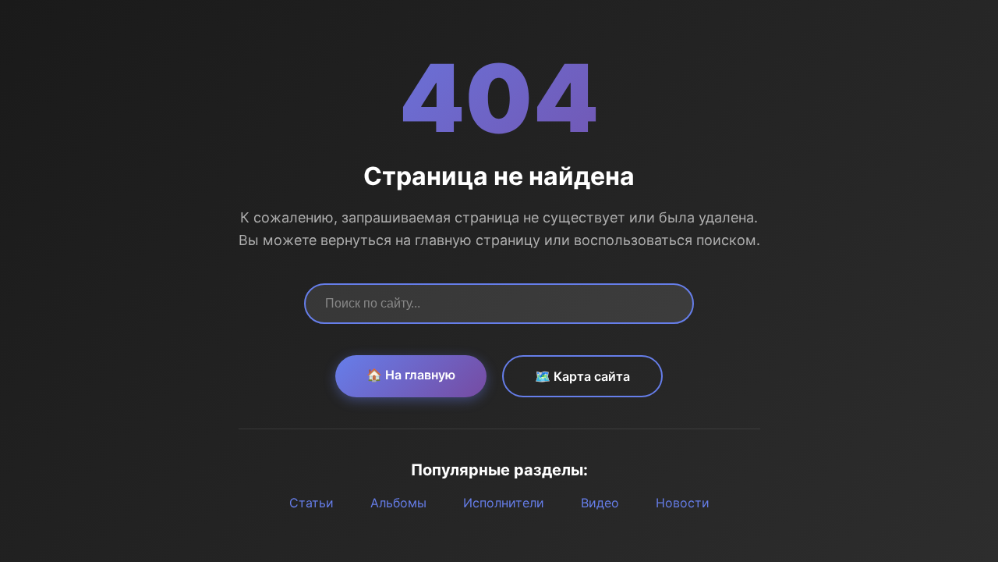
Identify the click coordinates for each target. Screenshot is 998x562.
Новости (683, 502)
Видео (600, 502)
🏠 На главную (410, 374)
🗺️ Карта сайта (582, 376)
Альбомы (398, 502)
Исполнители (503, 502)
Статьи (311, 502)
